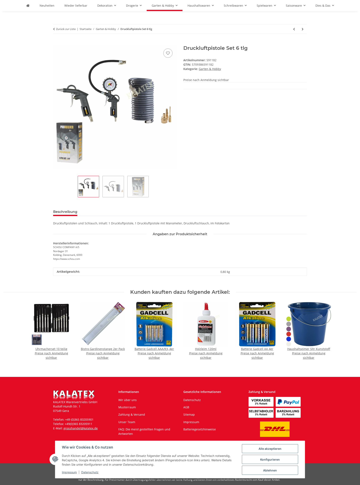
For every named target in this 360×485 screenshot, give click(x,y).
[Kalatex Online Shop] (28, 5)
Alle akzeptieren (270, 448)
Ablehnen (270, 470)
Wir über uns (127, 400)
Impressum (69, 472)
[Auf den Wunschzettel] (167, 53)
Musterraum (127, 407)
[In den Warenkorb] (56, 43)
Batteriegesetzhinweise (199, 429)
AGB (186, 407)
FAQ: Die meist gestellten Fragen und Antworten (144, 431)
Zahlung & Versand (131, 414)
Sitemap (189, 414)
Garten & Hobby (210, 69)
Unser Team (126, 422)
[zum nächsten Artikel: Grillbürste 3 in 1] (302, 29)
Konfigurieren (270, 459)
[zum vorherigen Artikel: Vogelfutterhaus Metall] (294, 29)
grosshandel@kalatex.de (81, 428)
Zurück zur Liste (66, 29)
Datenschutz (90, 472)
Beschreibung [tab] (65, 212)
